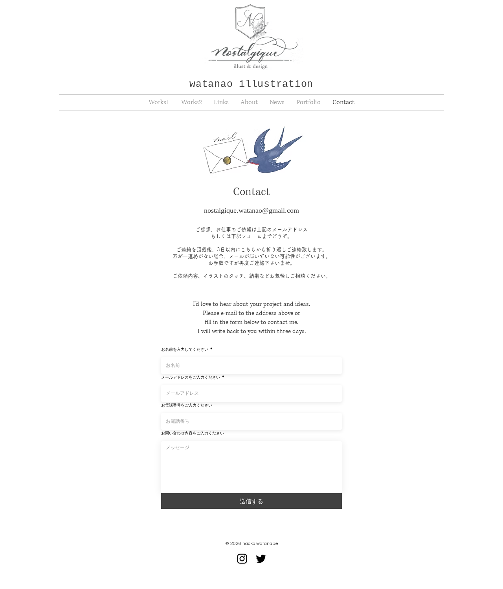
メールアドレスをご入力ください (190, 377)
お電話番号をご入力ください (186, 405)
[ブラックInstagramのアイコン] (242, 558)
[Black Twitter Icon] (261, 558)
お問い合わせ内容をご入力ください (192, 433)
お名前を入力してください (184, 349)
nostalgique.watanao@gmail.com (251, 210)
